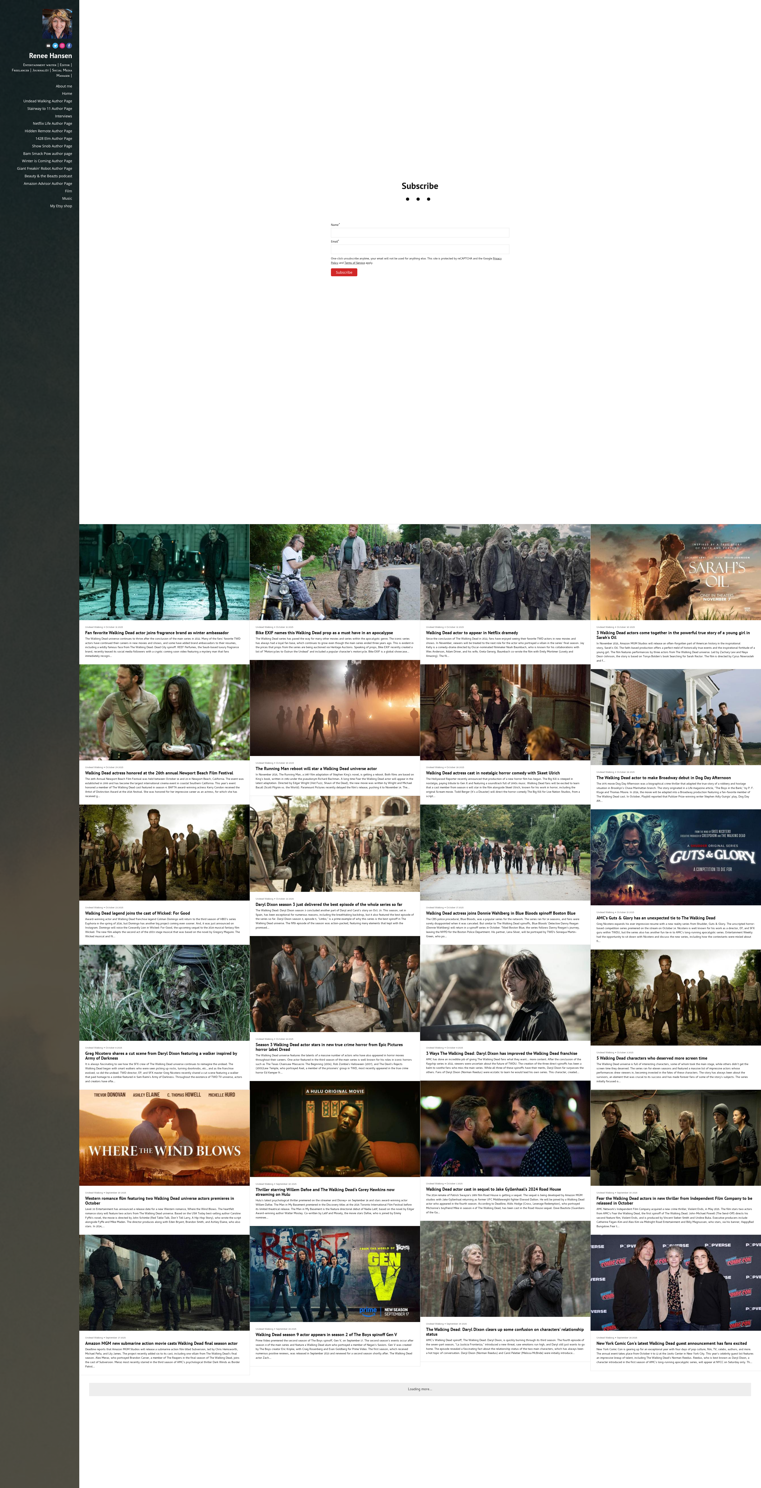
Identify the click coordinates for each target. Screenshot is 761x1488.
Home (67, 93)
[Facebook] (69, 47)
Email (335, 242)
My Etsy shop (61, 205)
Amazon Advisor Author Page (48, 183)
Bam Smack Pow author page (47, 153)
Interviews (63, 116)
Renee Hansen (50, 55)
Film (68, 191)
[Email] (48, 47)
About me (64, 86)
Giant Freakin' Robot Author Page (44, 168)
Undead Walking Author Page (47, 101)
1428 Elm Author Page (53, 138)
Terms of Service (354, 263)
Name (335, 225)
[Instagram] (62, 47)
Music (67, 198)
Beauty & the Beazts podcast (48, 176)
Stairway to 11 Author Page (49, 108)
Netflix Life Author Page (52, 123)
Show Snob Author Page (52, 146)
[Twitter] (55, 47)
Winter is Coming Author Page (47, 160)
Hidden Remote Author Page (48, 131)
